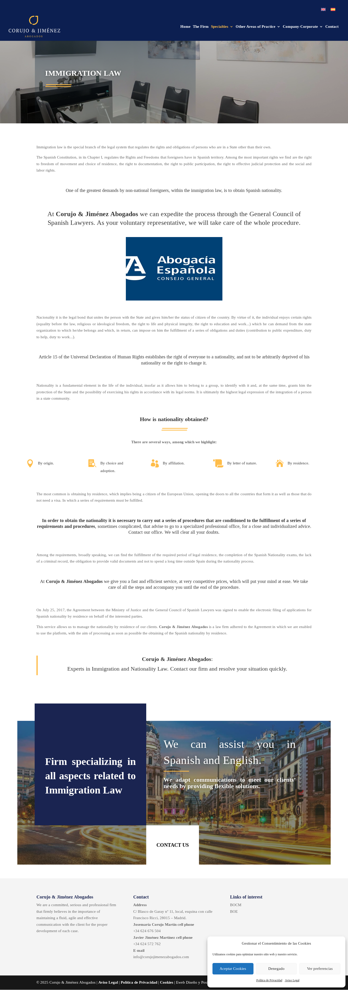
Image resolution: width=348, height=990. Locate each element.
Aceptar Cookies (233, 969)
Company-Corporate (300, 27)
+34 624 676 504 (147, 931)
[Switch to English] (323, 9)
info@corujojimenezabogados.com (161, 957)
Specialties (219, 27)
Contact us (172, 845)
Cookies (166, 982)
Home (185, 27)
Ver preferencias (320, 969)
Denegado (276, 969)
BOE (234, 911)
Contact (332, 27)
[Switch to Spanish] (333, 9)
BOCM (235, 905)
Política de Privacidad (269, 980)
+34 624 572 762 (147, 944)
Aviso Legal (292, 980)
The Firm (201, 27)
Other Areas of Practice (255, 27)
